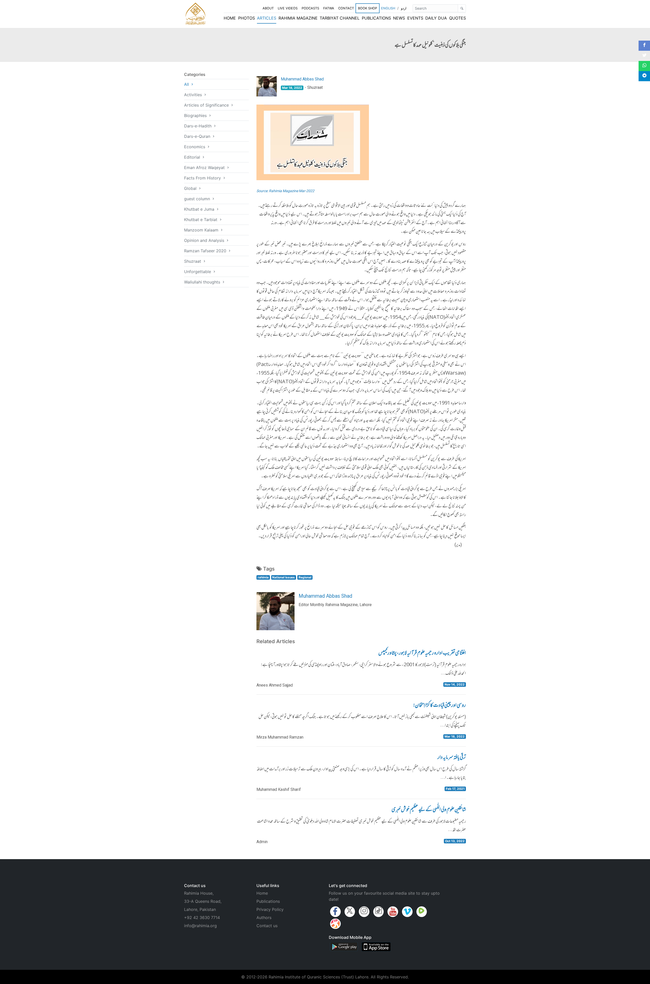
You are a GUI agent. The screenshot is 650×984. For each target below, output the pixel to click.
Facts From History (203, 177)
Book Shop (367, 8)
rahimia (263, 577)
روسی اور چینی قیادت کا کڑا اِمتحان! (439, 706)
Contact (346, 8)
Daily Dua (436, 18)
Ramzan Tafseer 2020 (206, 250)
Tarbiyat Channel (340, 18)
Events (415, 18)
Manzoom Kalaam (202, 229)
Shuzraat (193, 261)
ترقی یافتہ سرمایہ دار (451, 758)
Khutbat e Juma (200, 209)
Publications (376, 18)
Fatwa (328, 8)
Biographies (196, 115)
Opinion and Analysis (204, 240)
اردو (404, 8)
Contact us (267, 925)
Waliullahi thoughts (202, 282)
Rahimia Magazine (298, 18)
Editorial (192, 157)
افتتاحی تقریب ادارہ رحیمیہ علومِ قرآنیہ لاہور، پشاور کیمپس (422, 653)
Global (191, 188)
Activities (193, 94)
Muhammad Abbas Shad (302, 79)
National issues (283, 577)
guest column (197, 198)
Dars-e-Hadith (198, 125)
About (268, 8)
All (187, 84)
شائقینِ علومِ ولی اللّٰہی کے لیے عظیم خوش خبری (429, 810)
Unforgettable (198, 271)
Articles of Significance (207, 105)
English (388, 8)
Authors (263, 917)
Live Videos (288, 8)
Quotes (457, 18)
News (399, 18)
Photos (246, 18)
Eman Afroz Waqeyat (205, 167)
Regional (305, 577)
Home (230, 18)
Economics (195, 146)
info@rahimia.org (200, 925)
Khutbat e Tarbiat (201, 219)
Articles (266, 18)
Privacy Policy (270, 909)
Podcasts (310, 8)
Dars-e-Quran (198, 136)
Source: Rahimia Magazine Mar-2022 (285, 191)
